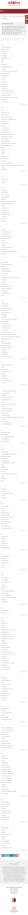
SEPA (2, 682)
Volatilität (3, 784)
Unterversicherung (5, 747)
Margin (3, 508)
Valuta (2, 760)
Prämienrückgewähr (6, 595)
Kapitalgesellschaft (6, 456)
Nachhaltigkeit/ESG (14, 911)
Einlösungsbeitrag (5, 234)
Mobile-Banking (5, 526)
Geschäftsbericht (5, 328)
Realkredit (3, 627)
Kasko (2, 465)
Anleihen (3, 80)
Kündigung (4, 478)
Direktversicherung (6, 214)
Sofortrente (4, 686)
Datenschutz (14, 909)
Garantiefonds (4, 306)
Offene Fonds (4, 560)
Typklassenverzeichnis (6, 719)
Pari (2, 575)
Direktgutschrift (5, 210)
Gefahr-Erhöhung (5, 310)
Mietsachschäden (5, 515)
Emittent (3, 245)
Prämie (3, 588)
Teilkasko (3, 710)
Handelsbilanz (4, 369)
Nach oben (23, 104)
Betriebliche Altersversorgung (8, 143)
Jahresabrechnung (5, 432)
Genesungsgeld (5, 321)
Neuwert (3, 545)
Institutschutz (4, 413)
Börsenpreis (4, 156)
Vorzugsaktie (4, 793)
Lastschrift (3, 489)
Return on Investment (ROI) (8, 654)
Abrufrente (4, 53)
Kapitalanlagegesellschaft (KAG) (9, 454)
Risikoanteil (4, 658)
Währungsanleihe (5, 804)
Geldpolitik (4, 317)
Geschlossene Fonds (6, 332)
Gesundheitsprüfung (6, 339)
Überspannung (5, 732)
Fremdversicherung (6, 293)
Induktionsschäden (6, 399)
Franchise (3, 282)
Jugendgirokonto (5, 439)
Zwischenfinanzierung (6, 847)
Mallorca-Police (5, 506)
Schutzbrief (4, 678)
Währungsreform (5, 806)
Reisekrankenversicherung (7, 638)
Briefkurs (3, 161)
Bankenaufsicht (5, 112)
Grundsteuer (4, 354)
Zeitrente (3, 830)
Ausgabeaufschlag (5, 95)
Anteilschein (4, 82)
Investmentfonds (5, 421)
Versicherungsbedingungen (8, 773)
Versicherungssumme (6, 780)
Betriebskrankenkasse (6, 145)
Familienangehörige (6, 271)
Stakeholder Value (5, 693)
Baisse (3, 110)
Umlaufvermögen (5, 736)
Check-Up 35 (4, 179)
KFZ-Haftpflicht (5, 469)
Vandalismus (4, 762)
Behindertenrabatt (5, 132)
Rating (3, 625)
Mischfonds (4, 523)
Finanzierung (4, 273)
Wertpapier (4, 815)
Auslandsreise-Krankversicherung (9, 97)
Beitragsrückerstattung (6, 136)
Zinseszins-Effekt (5, 843)
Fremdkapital (4, 291)
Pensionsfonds (4, 577)
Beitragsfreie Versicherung (7, 134)
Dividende (3, 219)
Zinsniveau (4, 845)
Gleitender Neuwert (6, 347)
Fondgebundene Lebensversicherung (10, 277)
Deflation (3, 199)
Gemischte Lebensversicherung (9, 319)
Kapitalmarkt (4, 458)
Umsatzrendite (5, 741)
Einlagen (3, 229)
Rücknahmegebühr (6, 667)
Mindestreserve (5, 519)
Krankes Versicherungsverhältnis (9, 474)
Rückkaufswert (4, 665)
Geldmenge (4, 314)
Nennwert (3, 541)
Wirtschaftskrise (5, 819)
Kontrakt (3, 471)
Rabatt (3, 621)
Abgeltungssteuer (5, 49)
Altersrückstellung (5, 73)
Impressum (14, 908)
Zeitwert (3, 832)
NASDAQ (3, 539)
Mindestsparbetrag (6, 521)
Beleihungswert (5, 139)
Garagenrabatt (4, 303)
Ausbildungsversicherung (7, 91)
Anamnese (4, 77)
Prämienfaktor (4, 593)
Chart (2, 177)
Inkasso (3, 406)
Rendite (3, 641)
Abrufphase (4, 51)
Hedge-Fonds (4, 378)
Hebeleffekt (4, 376)
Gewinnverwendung (6, 345)
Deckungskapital (5, 194)
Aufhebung (4, 86)
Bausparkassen (5, 128)
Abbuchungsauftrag (6, 47)
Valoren (3, 756)
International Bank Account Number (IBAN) (11, 417)
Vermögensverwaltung (6, 771)
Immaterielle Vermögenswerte (8, 391)
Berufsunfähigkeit (5, 141)
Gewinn (3, 341)
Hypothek (3, 382)
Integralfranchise (5, 415)
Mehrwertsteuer (5, 512)
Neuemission (4, 543)
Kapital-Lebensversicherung (8, 463)
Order (2, 567)
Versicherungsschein (6, 776)
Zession (3, 839)
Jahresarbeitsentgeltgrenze (8, 437)
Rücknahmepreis (5, 669)
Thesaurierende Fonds (6, 712)
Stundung (3, 700)
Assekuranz (4, 84)
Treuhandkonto (5, 717)
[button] (1, 11)
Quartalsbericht (5, 610)
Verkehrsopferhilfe (5, 767)
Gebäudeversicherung (6, 308)
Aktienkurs (4, 69)
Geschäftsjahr (4, 330)
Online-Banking (5, 562)
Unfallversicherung (6, 743)
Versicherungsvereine (6, 782)
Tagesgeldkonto (5, 708)
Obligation (3, 558)
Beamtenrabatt (5, 130)
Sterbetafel (4, 695)
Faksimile (3, 266)
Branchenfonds (5, 158)
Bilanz (2, 147)
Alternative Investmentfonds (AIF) (9, 71)
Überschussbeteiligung (7, 728)
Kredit (2, 476)
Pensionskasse (4, 580)
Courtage (3, 182)
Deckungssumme (5, 197)
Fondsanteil (4, 280)
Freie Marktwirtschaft (6, 286)
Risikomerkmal (4, 660)
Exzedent (3, 254)
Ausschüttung (4, 102)
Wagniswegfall (4, 802)
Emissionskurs (4, 243)
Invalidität (3, 419)
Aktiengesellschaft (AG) (6, 66)
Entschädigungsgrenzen (7, 247)
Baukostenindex (5, 123)
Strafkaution (4, 697)
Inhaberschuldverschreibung (8, 404)
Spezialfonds (4, 691)
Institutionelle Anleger (6, 410)
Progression (4, 599)
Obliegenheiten (5, 556)
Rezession (3, 656)
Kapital (3, 449)
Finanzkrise (4, 275)
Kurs (2, 480)
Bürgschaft (4, 169)
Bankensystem (4, 114)
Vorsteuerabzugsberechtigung (8, 791)
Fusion (3, 295)
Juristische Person (5, 441)
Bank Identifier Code (6, 117)
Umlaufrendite (4, 734)
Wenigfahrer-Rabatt (6, 810)
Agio (2, 60)
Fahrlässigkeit (4, 262)
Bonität (3, 152)
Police (2, 584)
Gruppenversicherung (6, 356)
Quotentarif (4, 612)
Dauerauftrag (4, 192)
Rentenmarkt (4, 649)
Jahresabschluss (5, 434)
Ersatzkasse (4, 249)
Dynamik (3, 221)
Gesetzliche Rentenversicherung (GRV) (10, 336)
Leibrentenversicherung (7, 493)
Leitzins (3, 495)
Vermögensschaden (6, 769)
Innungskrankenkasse (6, 408)
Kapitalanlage (4, 452)
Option (3, 565)
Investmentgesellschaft (7, 424)
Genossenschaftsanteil (6, 325)
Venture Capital (5, 765)
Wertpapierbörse (5, 817)
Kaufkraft (3, 467)
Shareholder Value (5, 684)
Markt (2, 510)
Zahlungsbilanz (5, 828)
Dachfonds (4, 190)
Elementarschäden (5, 238)
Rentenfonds (4, 645)
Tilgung (3, 715)
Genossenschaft (5, 323)
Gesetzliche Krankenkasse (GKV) (9, 334)
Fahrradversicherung (6, 264)
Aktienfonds (4, 64)
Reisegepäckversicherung (7, 636)
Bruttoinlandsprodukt (6, 163)
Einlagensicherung (5, 232)
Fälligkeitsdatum (5, 269)
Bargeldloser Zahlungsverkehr (8, 119)
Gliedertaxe (4, 350)
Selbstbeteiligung (5, 680)
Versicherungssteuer (6, 778)
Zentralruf (3, 836)
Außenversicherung (6, 93)
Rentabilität (4, 643)
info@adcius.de (14, 893)
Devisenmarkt (4, 208)
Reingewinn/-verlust (6, 634)
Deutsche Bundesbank (6, 203)
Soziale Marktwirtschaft (7, 689)
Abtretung (3, 55)
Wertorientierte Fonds (6, 813)
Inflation (3, 402)
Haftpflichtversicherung (7, 365)
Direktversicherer (5, 212)
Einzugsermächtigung (6, 236)
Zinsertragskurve (5, 841)
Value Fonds (4, 758)
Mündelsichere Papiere (7, 528)
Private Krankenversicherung (8, 597)
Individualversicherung (7, 397)
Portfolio (3, 586)
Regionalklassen (5, 632)
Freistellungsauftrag (6, 288)
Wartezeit (3, 808)
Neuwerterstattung (6, 547)
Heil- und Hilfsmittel (6, 380)
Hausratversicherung (6, 371)
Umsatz (3, 738)
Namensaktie (4, 536)
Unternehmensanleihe (6, 745)
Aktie (2, 62)
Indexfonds (4, 395)
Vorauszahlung (5, 789)
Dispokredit (4, 216)
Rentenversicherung (6, 652)
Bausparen (4, 125)
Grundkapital (4, 352)
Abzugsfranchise (5, 58)
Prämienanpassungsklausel (8, 591)
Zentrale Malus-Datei (6, 834)
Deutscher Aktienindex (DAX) (8, 201)
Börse (2, 154)
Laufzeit (3, 491)
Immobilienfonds (5, 393)
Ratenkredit (4, 623)
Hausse (3, 373)
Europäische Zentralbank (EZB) (8, 251)
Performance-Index (6, 582)
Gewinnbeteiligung (6, 343)
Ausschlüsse (4, 99)
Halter (2, 367)
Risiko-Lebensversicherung (7, 662)
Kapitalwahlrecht (5, 460)
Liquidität (3, 497)
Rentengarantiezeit (6, 647)
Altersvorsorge (4, 75)
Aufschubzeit (4, 88)
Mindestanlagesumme (6, 517)
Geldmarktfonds (5, 312)
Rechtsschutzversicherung (7, 630)
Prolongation (4, 602)
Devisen (3, 205)
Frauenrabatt (4, 284)
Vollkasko (3, 787)
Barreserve (4, 121)
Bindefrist (3, 150)
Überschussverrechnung (7, 730)
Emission (3, 240)
